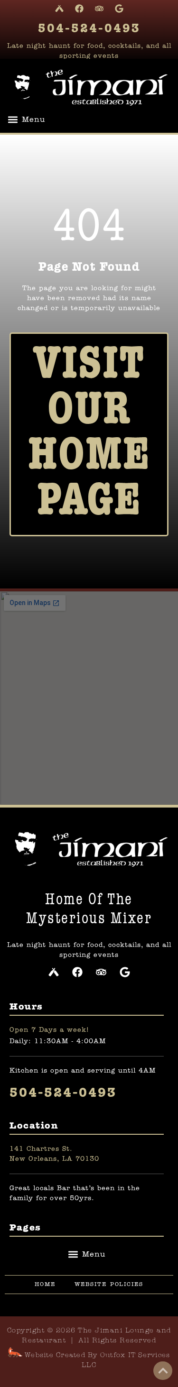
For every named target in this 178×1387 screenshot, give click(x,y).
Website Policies (109, 1284)
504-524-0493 (89, 29)
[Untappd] (59, 8)
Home (45, 1284)
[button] (26, 119)
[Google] (119, 8)
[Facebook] (79, 8)
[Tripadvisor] (99, 8)
